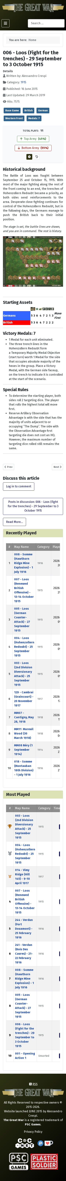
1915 (23, 82)
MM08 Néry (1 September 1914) (23, 750)
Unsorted (43, 1055)
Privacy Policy (33, 1131)
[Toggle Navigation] (5, 23)
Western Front (14, 118)
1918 (40, 717)
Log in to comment (18, 486)
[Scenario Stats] (37, 157)
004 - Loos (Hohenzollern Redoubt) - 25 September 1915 (24, 646)
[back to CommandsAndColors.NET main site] (25, 1143)
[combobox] (46, 23)
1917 (40, 699)
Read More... (14, 522)
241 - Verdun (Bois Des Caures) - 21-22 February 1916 (24, 953)
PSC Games (33, 1124)
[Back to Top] (60, 1174)
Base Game (12, 110)
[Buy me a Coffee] (48, 1143)
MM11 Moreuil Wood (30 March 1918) (23, 733)
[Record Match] (29, 157)
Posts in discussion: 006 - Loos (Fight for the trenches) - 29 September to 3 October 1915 (33, 506)
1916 (40, 563)
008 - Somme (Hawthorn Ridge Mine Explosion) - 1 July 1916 (23, 563)
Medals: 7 (34, 118)
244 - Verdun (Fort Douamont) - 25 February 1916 (24, 928)
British (28, 110)
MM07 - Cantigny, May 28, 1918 (24, 717)
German (43, 110)
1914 (40, 749)
